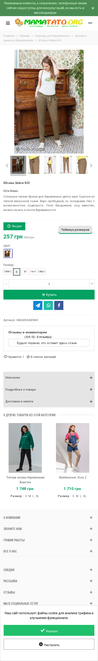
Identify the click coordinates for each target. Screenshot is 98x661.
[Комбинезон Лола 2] (73, 448)
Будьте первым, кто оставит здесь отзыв (47, 342)
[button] (49, 378)
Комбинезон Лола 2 (72, 477)
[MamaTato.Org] (49, 22)
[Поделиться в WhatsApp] (48, 305)
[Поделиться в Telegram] (37, 305)
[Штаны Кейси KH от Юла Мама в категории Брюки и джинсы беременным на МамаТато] (18, 165)
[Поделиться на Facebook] (58, 305)
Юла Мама (10, 191)
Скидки (8, 569)
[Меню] (7, 23)
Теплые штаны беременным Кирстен (25, 480)
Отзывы (9, 592)
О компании (11, 517)
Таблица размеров (75, 229)
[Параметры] (90, 23)
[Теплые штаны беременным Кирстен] (25, 448)
